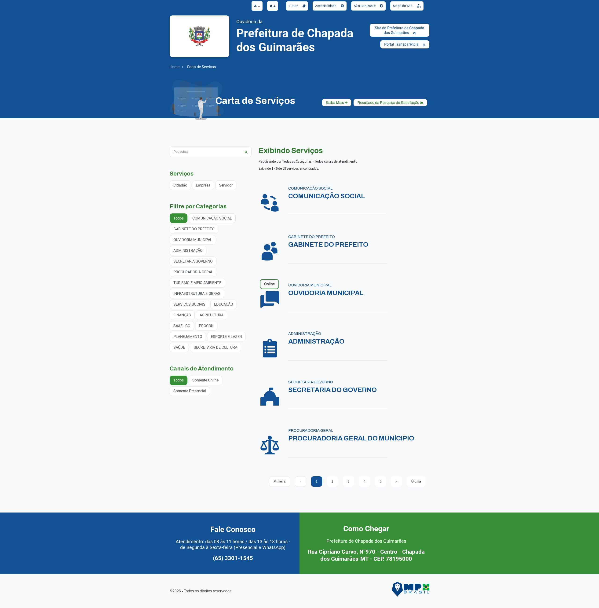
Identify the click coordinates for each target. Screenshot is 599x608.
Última (416, 481)
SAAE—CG (181, 326)
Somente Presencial (189, 391)
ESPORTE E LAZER (226, 336)
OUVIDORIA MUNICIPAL (192, 240)
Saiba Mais (335, 103)
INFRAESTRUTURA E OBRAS (196, 293)
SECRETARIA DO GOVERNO (332, 389)
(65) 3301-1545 (233, 558)
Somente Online (205, 380)
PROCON (206, 326)
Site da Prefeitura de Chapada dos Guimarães (399, 30)
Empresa (203, 185)
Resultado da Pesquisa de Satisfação (388, 103)
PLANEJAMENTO (187, 336)
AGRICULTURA (211, 315)
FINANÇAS (182, 315)
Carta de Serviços (201, 67)
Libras (294, 6)
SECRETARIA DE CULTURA (215, 347)
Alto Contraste (365, 6)
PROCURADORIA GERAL (193, 272)
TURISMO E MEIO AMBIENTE (197, 283)
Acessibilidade (326, 6)
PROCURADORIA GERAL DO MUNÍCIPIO (351, 438)
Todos (178, 218)
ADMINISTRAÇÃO (188, 250)
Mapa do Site (403, 6)
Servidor (226, 185)
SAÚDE (179, 347)
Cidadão (180, 185)
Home (174, 67)
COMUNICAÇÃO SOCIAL (212, 218)
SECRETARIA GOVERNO (193, 261)
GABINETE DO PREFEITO (194, 229)
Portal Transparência (402, 44)
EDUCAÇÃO (223, 304)
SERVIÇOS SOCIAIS (189, 304)
